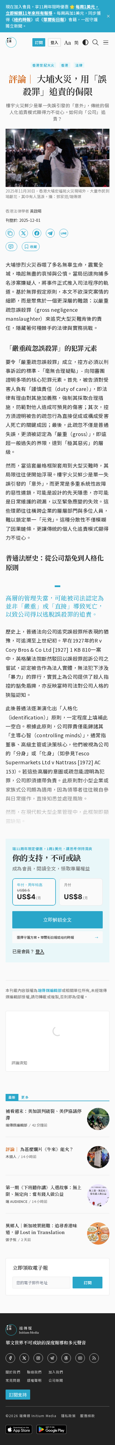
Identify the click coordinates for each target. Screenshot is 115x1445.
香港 (64, 65)
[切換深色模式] (85, 42)
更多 (24, 1097)
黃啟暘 (36, 211)
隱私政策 (68, 1415)
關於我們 (13, 1371)
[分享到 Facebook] (36, 233)
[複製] (10, 233)
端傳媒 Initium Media (37, 1415)
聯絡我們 (34, 1371)
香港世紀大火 (43, 65)
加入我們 (56, 1371)
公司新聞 (56, 1380)
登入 (39, 951)
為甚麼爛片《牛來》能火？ (40, 1149)
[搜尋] (95, 42)
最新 (12, 1097)
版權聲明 (34, 1380)
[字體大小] (67, 42)
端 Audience (16, 1201)
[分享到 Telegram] (50, 233)
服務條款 (87, 1415)
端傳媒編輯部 (50, 990)
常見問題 (13, 1380)
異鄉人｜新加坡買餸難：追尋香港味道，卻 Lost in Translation (41, 1228)
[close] (108, 16)
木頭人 (11, 1156)
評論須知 (19, 1062)
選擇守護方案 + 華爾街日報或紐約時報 (45, 937)
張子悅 (11, 1239)
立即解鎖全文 (57, 920)
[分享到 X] (23, 233)
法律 (79, 65)
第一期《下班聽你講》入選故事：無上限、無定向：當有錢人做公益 (44, 1190)
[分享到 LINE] (63, 233)
